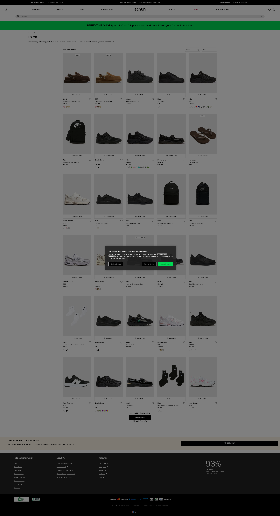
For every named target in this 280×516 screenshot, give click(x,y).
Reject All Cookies (149, 264)
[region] (140, 258)
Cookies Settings (116, 264)
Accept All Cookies (165, 264)
